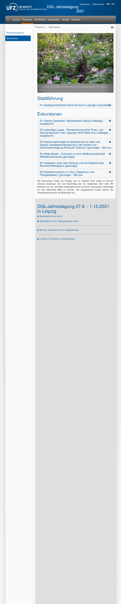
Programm (27, 19)
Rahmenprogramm (15, 32)
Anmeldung (40, 19)
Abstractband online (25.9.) (51, 216)
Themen (16, 19)
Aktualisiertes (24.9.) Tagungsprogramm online (59, 221)
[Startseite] (8, 19)
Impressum (85, 4)
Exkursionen (12, 38)
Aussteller (76, 19)
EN (113, 4)
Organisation (54, 19)
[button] (43, 63)
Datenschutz (98, 4)
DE (108, 4)
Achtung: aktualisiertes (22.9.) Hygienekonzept (59, 230)
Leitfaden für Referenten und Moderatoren (57, 238)
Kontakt (65, 19)
